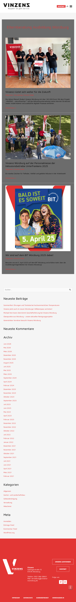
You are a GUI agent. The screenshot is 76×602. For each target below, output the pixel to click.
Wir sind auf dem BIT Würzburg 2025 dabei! (29, 255)
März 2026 (8, 351)
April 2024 (8, 382)
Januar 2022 (8, 442)
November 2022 (10, 427)
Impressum (16, 598)
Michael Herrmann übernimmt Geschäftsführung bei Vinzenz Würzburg (30, 313)
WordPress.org (9, 533)
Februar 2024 (9, 385)
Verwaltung (18, 95)
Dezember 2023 (10, 389)
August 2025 (8, 363)
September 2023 (10, 401)
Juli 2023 (7, 404)
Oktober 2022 (9, 431)
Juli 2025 (7, 367)
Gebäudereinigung (10, 499)
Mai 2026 (7, 348)
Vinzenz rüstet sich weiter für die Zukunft (28, 91)
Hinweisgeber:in (58, 598)
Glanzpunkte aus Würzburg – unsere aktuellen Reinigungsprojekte (28, 317)
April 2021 (7, 469)
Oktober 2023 (9, 397)
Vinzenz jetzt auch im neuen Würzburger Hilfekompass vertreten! (28, 309)
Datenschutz (28, 598)
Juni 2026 (7, 344)
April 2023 (8, 416)
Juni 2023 (7, 408)
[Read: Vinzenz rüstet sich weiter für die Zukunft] (38, 63)
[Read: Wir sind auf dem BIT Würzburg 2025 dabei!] (38, 218)
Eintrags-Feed (9, 525)
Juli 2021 (7, 461)
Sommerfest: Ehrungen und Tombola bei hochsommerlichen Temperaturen (31, 305)
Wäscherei (7, 506)
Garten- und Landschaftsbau (14, 495)
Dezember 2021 (10, 446)
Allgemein (9, 95)
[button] (71, 6)
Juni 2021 (7, 465)
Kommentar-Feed (10, 529)
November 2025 (10, 359)
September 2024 (10, 378)
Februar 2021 (9, 476)
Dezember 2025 (10, 355)
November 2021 (10, 450)
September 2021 (10, 457)
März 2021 (7, 472)
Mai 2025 (7, 370)
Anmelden (7, 521)
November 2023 (10, 393)
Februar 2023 (9, 419)
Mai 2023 (7, 412)
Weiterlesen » (10, 108)
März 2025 (8, 374)
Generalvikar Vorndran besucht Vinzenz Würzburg (22, 320)
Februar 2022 (9, 438)
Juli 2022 (7, 435)
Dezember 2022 (10, 423)
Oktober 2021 (9, 453)
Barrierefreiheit (42, 598)
